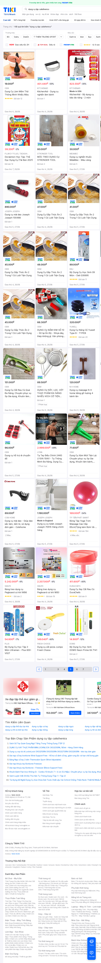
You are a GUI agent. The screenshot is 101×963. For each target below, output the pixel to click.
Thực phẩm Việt (25, 903)
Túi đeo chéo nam (52, 953)
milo (76, 865)
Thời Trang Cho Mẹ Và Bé (14, 881)
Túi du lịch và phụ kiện (84, 881)
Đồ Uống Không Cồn (85, 951)
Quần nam (53, 897)
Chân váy (54, 885)
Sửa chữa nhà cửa (82, 925)
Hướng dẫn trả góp (12, 819)
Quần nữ (54, 881)
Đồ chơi (28, 881)
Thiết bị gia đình (25, 957)
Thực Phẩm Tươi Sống (15, 898)
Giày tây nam (55, 930)
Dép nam (50, 933)
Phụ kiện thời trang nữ (79, 891)
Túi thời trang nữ (45, 941)
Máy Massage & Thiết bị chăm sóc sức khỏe (20, 940)
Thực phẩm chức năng (17, 937)
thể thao (78, 14)
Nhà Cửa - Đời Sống (80, 920)
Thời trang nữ (44, 878)
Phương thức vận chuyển (14, 810)
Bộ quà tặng (82, 953)
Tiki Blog (46, 798)
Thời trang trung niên (51, 890)
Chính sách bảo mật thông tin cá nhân (57, 808)
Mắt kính (92, 891)
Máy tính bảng (15, 927)
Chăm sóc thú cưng (78, 943)
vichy (29, 867)
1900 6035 (15, 854)
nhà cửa (63, 14)
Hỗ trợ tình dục (24, 947)
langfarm (16, 867)
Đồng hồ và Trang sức (81, 897)
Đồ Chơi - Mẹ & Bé (13, 878)
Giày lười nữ (58, 921)
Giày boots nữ (47, 921)
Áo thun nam (43, 897)
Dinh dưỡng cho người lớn (19, 890)
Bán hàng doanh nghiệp (52, 823)
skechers (82, 865)
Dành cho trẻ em (16, 912)
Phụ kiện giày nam (50, 935)
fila (34, 867)
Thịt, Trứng (17, 901)
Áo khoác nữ (56, 883)
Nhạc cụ (89, 934)
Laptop (92, 916)
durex (58, 865)
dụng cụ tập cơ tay (40, 726)
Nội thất (82, 927)
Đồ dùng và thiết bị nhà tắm (87, 929)
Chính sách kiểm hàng (13, 813)
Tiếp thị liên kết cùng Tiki (52, 820)
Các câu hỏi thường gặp (14, 800)
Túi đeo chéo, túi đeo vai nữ (48, 944)
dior (14, 865)
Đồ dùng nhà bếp (11, 957)
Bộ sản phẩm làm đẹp (19, 948)
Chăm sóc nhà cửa (19, 916)
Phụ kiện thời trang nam (85, 892)
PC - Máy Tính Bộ (82, 916)
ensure (51, 865)
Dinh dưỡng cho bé (17, 888)
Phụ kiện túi (62, 946)
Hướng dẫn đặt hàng (12, 807)
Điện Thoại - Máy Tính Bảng (18, 920)
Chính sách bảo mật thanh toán (54, 804)
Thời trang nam (45, 894)
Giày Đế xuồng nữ (53, 923)
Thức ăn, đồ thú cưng (17, 914)
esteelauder (21, 865)
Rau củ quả (13, 903)
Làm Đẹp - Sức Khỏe (14, 932)
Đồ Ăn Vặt (79, 949)
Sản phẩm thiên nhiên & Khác (18, 942)
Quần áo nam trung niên (52, 907)
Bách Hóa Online (79, 940)
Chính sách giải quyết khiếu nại (54, 811)
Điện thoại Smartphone (14, 923)
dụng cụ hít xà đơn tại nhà (16, 730)
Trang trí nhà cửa (77, 923)
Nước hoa (13, 947)
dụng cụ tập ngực (66, 726)
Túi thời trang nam (46, 951)
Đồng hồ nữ (84, 900)
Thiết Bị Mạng (84, 914)
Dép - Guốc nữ (54, 917)
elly (71, 865)
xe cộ (38, 14)
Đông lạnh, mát (21, 905)
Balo (73, 881)
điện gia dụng (28, 14)
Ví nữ (62, 944)
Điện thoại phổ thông (17, 925)
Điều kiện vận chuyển (51, 826)
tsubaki (39, 867)
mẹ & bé (45, 14)
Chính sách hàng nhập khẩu (15, 822)
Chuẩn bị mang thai (17, 894)
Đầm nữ (47, 881)
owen (45, 865)
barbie (39, 865)
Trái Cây (8, 901)
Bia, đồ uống (13, 910)
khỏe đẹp (55, 14)
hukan (23, 867)
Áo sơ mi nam (53, 899)
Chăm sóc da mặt (12, 935)
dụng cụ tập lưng (65, 730)
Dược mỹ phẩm (26, 949)
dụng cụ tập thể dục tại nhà (17, 726)
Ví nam (40, 953)
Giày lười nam (43, 930)
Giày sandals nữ (51, 919)
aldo (89, 865)
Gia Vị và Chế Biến (82, 947)
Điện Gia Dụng (11, 954)
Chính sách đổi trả (12, 816)
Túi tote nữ (52, 946)
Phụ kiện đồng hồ (82, 902)
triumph (95, 865)
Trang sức (75, 900)
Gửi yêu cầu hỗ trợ (12, 803)
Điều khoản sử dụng (50, 814)
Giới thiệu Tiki (48, 795)
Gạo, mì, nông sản (17, 907)
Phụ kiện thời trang (80, 888)
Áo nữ (40, 881)
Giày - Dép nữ (44, 914)
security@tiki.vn (24, 829)
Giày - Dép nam (45, 927)
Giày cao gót (43, 917)
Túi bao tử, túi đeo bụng (58, 956)
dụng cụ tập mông (40, 730)
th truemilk (32, 865)
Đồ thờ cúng (80, 934)
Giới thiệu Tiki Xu (49, 817)
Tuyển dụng (47, 801)
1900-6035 (15, 795)
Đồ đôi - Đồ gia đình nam (55, 903)
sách (71, 14)
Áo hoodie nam (49, 901)
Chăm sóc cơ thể (16, 939)
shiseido (8, 867)
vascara (8, 865)
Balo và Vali (76, 878)
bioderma (65, 865)
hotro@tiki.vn (25, 825)
